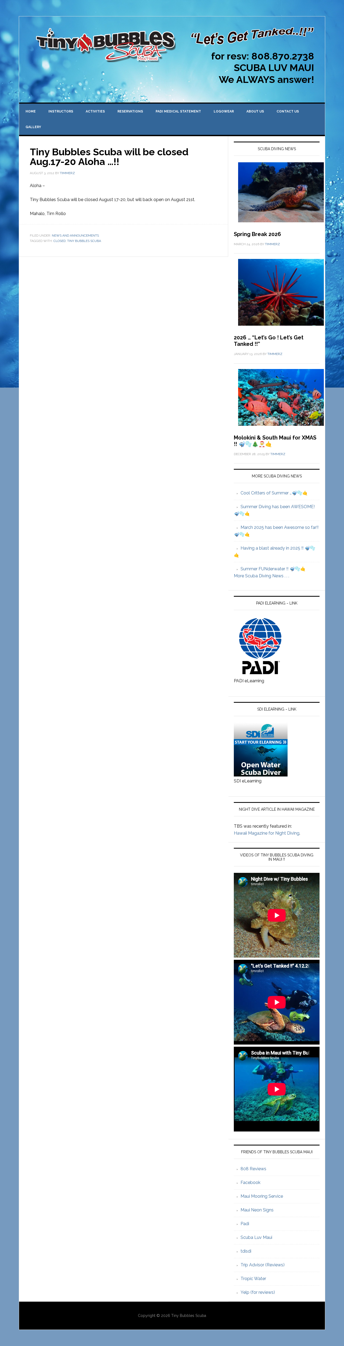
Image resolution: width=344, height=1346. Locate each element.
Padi (245, 1223)
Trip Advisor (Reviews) (263, 1264)
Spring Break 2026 (257, 234)
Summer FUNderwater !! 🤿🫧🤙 (273, 568)
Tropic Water (253, 1278)
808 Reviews (253, 1168)
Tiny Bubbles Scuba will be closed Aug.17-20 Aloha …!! (109, 156)
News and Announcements (75, 235)
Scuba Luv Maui (256, 1237)
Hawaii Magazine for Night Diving (266, 833)
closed (59, 241)
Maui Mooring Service (262, 1196)
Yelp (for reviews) (258, 1292)
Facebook (250, 1182)
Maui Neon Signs (257, 1210)
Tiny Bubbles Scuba (84, 241)
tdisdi (246, 1251)
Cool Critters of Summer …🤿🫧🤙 (274, 492)
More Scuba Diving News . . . (261, 575)
